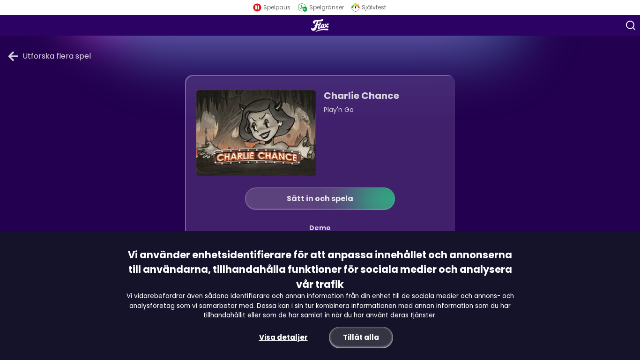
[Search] (630, 25)
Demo (320, 227)
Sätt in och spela (320, 198)
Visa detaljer (283, 337)
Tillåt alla (361, 337)
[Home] (320, 25)
